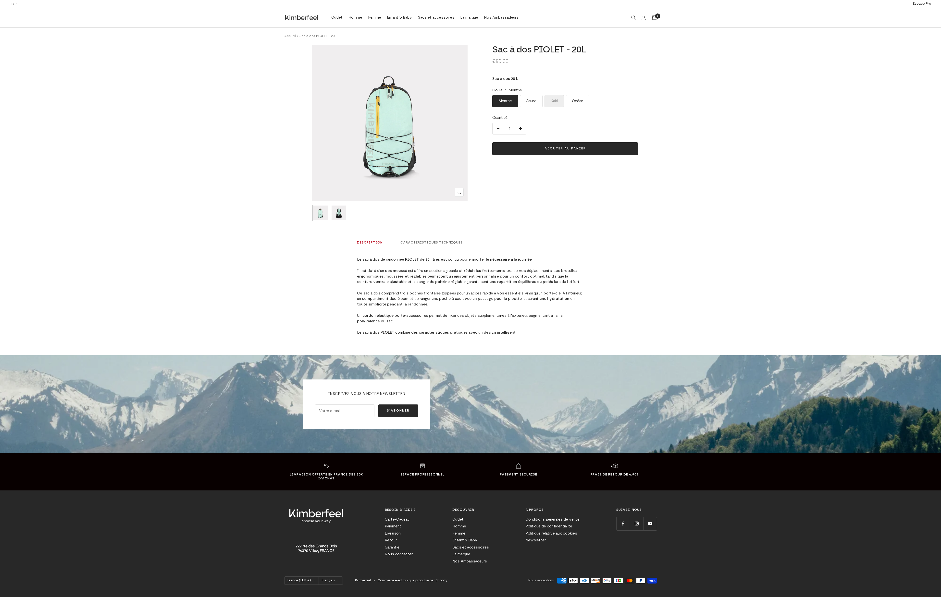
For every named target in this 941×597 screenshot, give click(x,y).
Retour (391, 540)
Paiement (393, 526)
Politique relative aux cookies (551, 533)
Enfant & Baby (399, 17)
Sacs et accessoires (436, 17)
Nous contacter (399, 554)
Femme (374, 17)
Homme (355, 17)
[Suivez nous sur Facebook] (623, 523)
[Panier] (654, 17)
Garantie (392, 547)
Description (370, 242)
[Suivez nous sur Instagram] (636, 523)
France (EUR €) (299, 580)
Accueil (290, 36)
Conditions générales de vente (552, 519)
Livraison (393, 533)
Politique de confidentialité (548, 526)
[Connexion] (644, 18)
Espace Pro (922, 3)
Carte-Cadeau (397, 519)
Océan (577, 101)
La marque (469, 17)
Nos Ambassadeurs (501, 17)
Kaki (554, 101)
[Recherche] (633, 17)
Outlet (337, 17)
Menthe (505, 101)
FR (12, 4)
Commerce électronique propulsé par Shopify (413, 580)
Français (328, 580)
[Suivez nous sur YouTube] (650, 523)
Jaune (531, 101)
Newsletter (535, 540)
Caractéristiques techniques (431, 242)
